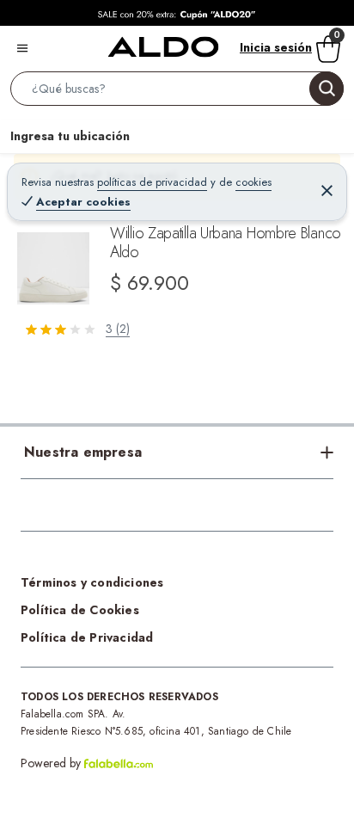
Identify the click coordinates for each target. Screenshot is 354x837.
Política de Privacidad (87, 637)
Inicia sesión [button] (276, 47)
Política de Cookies (80, 610)
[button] (177, 92)
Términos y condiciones (92, 582)
